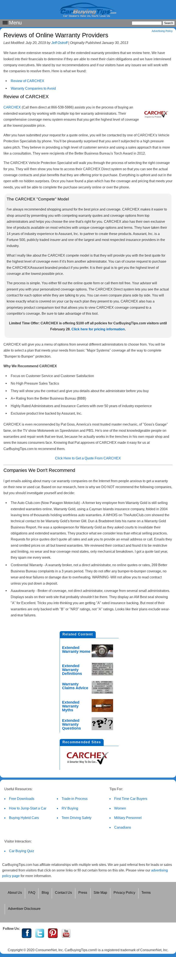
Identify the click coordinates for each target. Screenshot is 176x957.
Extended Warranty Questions (71, 724)
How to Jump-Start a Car (27, 808)
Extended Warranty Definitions (72, 670)
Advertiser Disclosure (24, 908)
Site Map (100, 892)
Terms (146, 892)
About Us (15, 892)
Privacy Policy (124, 892)
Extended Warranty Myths (70, 706)
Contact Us (63, 892)
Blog (45, 892)
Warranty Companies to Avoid (33, 88)
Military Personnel (128, 818)
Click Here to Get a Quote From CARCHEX (88, 458)
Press (82, 892)
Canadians (122, 827)
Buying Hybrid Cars (24, 818)
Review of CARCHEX (27, 81)
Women (120, 808)
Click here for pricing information (98, 329)
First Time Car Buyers (130, 799)
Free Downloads (21, 799)
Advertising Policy (162, 31)
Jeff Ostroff (59, 43)
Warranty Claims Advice (75, 686)
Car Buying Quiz (21, 851)
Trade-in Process (75, 799)
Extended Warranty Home (76, 649)
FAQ (31, 892)
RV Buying (70, 808)
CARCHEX (12, 107)
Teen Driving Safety (76, 818)
